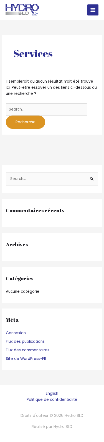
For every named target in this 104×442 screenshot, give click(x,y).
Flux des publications (25, 341)
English (52, 393)
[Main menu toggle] (93, 10)
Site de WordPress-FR (26, 358)
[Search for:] (46, 109)
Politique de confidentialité (52, 399)
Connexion (16, 333)
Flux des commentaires (27, 350)
